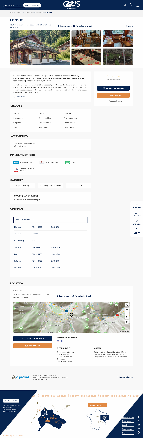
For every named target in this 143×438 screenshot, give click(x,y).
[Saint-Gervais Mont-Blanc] (71, 5)
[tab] (48, 220)
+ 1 (118, 57)
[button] (131, 5)
